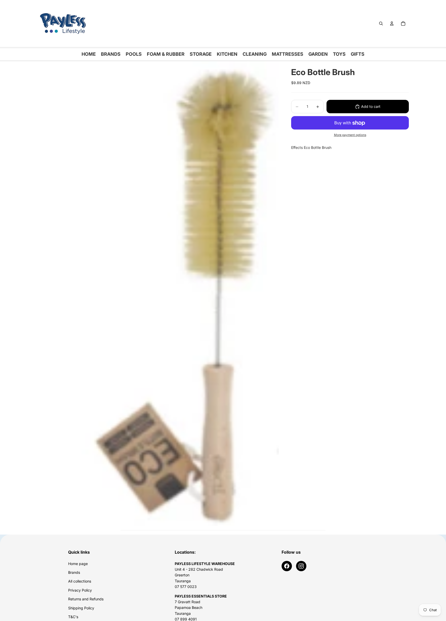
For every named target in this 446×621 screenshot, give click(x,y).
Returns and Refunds (85, 599)
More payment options (350, 135)
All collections (79, 581)
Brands (74, 572)
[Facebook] (287, 566)
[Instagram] (301, 566)
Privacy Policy (80, 590)
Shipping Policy (81, 608)
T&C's (73, 617)
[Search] (381, 23)
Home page (78, 563)
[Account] (391, 23)
